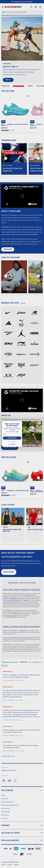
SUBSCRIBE (12, 438)
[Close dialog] (40, 423)
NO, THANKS (12, 441)
